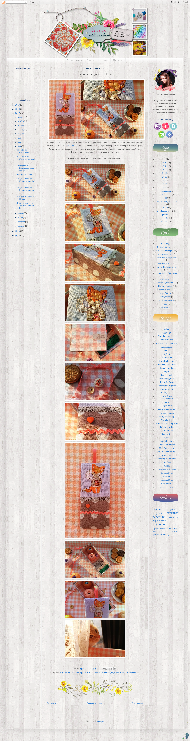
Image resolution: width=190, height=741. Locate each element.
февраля (21, 222)
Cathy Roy (166, 333)
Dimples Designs (166, 361)
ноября (21, 121)
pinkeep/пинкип (164, 286)
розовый (172, 528)
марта (20, 218)
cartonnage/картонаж (110, 673)
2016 (17, 231)
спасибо (164, 218)
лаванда (175, 524)
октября (21, 125)
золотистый (173, 517)
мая (19, 146)
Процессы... (118, 60)
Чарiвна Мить (167, 480)
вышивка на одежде (165, 300)
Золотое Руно (167, 473)
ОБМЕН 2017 (165, 195)
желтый (172, 513)
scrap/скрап (164, 290)
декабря (21, 117)
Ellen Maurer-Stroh (166, 365)
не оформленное (164, 211)
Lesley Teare (166, 393)
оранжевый (95, 673)
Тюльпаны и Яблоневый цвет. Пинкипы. (25, 168)
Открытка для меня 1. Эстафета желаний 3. (26, 190)
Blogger (100, 722)
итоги (165, 208)
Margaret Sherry (166, 417)
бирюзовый (173, 509)
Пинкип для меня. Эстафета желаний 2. (26, 205)
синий (175, 531)
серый (155, 532)
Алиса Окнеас (71, 146)
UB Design (166, 455)
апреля (21, 213)
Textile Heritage (167, 441)
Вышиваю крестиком (166, 469)
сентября (22, 130)
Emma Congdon (167, 368)
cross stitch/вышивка (128, 673)
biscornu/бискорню (165, 251)
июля (20, 138)
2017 (62, 673)
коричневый (85, 673)
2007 (165, 163)
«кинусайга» (165, 297)
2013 (165, 170)
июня (20, 142)
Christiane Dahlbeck (167, 336)
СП (165, 198)
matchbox (164, 279)
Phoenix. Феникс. (25, 174)
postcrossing (165, 191)
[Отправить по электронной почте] (103, 668)
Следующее (52, 703)
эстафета (165, 222)
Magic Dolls (167, 406)
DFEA (166, 351)
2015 (17, 235)
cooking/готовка (165, 264)
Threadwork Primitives (166, 452)
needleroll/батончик (165, 283)
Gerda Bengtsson (166, 379)
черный (169, 535)
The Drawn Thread (166, 445)
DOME (167, 354)
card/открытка (164, 254)
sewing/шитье (164, 293)
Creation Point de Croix (166, 343)
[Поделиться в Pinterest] (114, 668)
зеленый (159, 517)
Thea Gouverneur (167, 448)
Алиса (167, 466)
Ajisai (166, 329)
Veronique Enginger (167, 459)
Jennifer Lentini (167, 389)
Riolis (166, 438)
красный (159, 524)
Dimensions (167, 357)
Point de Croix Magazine (167, 423)
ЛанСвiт (167, 476)
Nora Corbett (167, 420)
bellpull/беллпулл (165, 247)
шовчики (165, 308)
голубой (157, 513)
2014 (164, 173)
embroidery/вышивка (167, 273)
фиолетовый (159, 534)
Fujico (167, 372)
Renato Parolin (167, 427)
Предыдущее (137, 703)
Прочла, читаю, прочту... (97, 60)
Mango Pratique (167, 413)
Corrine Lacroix (167, 340)
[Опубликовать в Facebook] (112, 668)
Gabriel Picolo (167, 375)
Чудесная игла (167, 484)
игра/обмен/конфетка (167, 201)
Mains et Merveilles (167, 409)
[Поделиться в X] (109, 668)
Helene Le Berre (166, 382)
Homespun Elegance (167, 386)
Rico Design (167, 434)
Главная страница (74, 60)
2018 (17, 109)
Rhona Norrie (167, 431)
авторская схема (72, 673)
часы (165, 304)
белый (157, 509)
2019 (17, 105)
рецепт (165, 215)
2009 (165, 166)
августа (21, 134)
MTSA (167, 402)
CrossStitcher (167, 347)
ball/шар (165, 243)
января (21, 226)
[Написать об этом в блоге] (106, 668)
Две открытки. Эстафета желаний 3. (26, 159)
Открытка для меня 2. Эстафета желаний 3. (26, 181)
